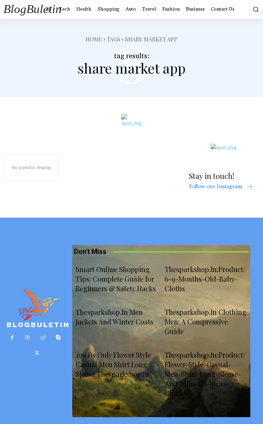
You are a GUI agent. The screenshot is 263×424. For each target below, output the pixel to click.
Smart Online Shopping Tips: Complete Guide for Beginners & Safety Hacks (116, 279)
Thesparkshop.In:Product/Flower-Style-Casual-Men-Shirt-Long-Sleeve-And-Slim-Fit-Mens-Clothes (205, 374)
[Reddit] (43, 338)
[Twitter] (37, 353)
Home (94, 39)
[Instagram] (28, 338)
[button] (255, 9)
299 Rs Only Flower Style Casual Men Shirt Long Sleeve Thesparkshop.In (113, 364)
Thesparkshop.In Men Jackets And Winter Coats (114, 316)
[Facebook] (12, 338)
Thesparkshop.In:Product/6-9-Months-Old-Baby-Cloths (205, 279)
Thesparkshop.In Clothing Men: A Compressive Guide (205, 321)
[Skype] (58, 338)
